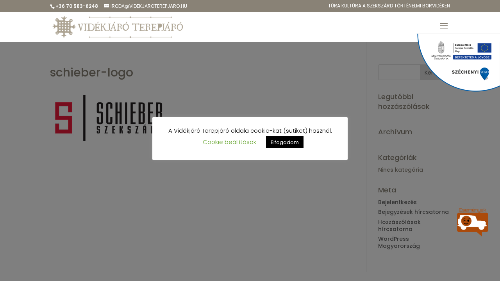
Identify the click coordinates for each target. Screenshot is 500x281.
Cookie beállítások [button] (229, 142)
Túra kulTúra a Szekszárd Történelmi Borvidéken (389, 6)
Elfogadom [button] (285, 142)
